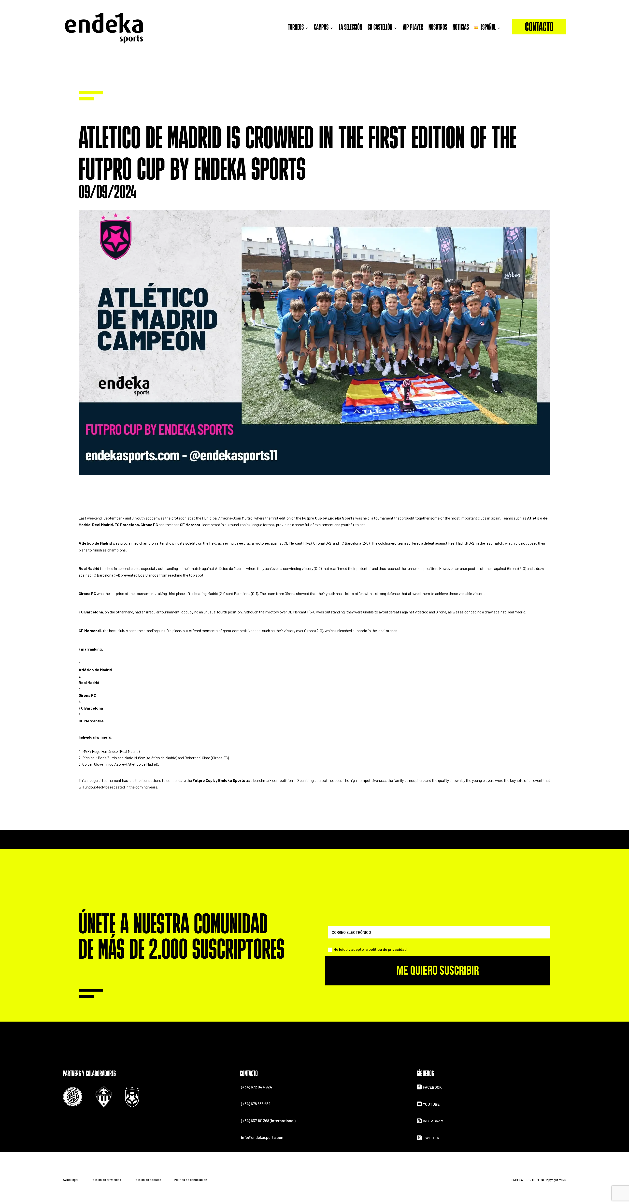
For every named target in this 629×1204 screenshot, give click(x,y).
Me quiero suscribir (438, 970)
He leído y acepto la (370, 949)
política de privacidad (388, 949)
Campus (321, 28)
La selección (350, 28)
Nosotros (438, 28)
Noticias (461, 28)
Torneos (296, 28)
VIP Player (413, 28)
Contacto (539, 28)
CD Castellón (380, 28)
